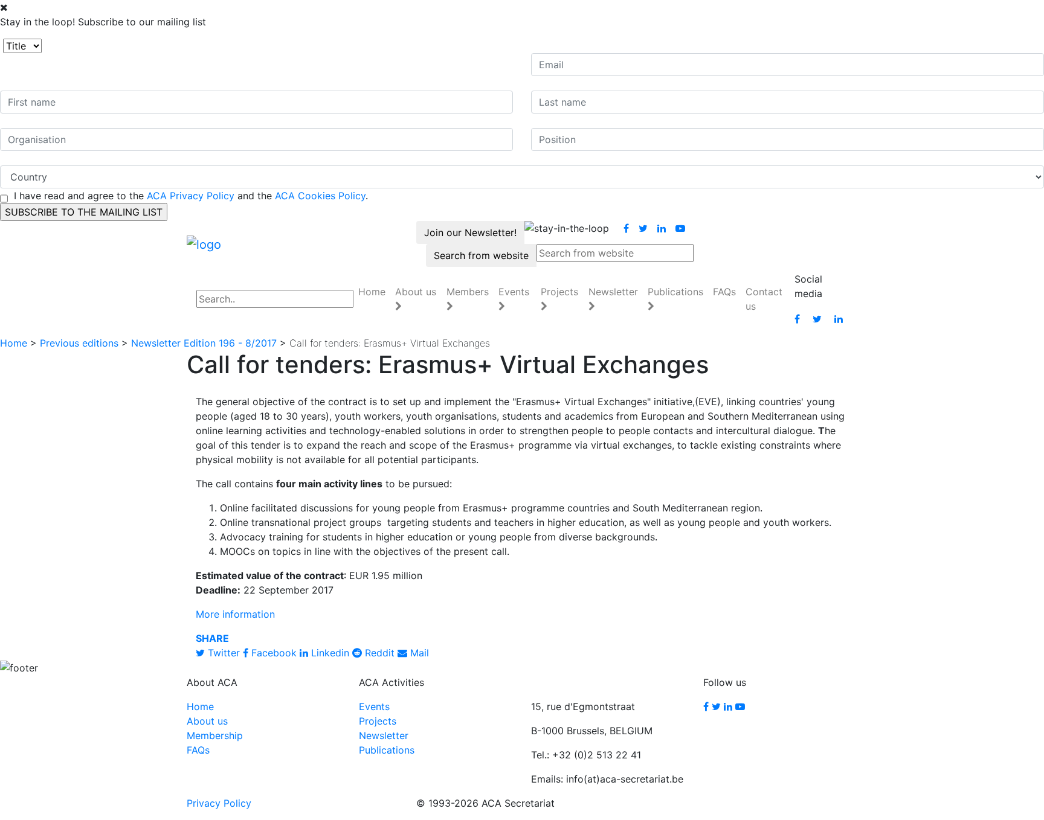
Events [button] (513, 292)
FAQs (724, 292)
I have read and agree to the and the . (191, 196)
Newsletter (383, 735)
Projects (377, 721)
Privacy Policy (219, 803)
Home (371, 292)
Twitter (222, 653)
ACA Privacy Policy (190, 196)
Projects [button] (559, 292)
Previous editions (79, 343)
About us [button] (415, 292)
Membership (215, 735)
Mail (418, 653)
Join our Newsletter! (470, 232)
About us (207, 721)
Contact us (764, 299)
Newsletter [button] (613, 292)
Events (374, 706)
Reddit (378, 653)
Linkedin (328, 653)
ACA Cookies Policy (320, 196)
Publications (386, 750)
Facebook (272, 653)
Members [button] (467, 292)
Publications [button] (675, 292)
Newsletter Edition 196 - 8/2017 (204, 343)
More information (235, 614)
